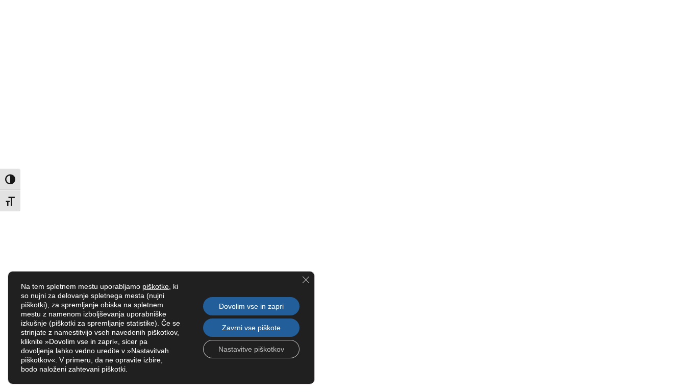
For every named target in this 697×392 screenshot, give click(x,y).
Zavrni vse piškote (251, 328)
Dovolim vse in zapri (251, 306)
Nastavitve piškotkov (251, 349)
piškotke (155, 286)
